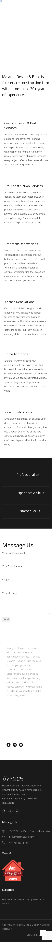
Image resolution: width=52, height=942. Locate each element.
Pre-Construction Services (23, 185)
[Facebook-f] (8, 745)
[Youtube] (21, 745)
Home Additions (16, 354)
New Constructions (18, 412)
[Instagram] (15, 745)
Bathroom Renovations (21, 243)
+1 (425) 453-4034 (23, 735)
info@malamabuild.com (26, 723)
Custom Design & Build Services (21, 126)
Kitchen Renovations (19, 301)
